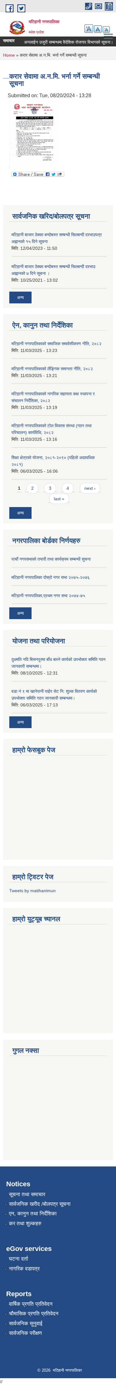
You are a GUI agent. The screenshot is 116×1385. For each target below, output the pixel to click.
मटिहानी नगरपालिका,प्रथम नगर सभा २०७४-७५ (48, 595)
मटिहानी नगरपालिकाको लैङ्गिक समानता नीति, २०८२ (52, 368)
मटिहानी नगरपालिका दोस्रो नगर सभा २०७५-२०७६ (50, 577)
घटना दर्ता (18, 1259)
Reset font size (98, 29)
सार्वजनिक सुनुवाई (25, 1323)
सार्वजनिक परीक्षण (25, 1333)
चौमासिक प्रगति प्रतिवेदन (33, 1314)
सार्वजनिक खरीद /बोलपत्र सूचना (40, 1204)
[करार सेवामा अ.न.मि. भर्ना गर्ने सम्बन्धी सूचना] (34, 134)
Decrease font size (106, 29)
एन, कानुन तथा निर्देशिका (33, 1214)
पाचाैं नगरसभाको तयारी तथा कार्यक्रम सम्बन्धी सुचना (51, 559)
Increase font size (88, 28)
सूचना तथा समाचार (27, 1194)
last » (59, 498)
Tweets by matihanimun (32, 890)
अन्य (20, 297)
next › (90, 488)
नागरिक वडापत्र (24, 1269)
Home (9, 55)
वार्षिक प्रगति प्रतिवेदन (31, 1304)
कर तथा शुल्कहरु (25, 1224)
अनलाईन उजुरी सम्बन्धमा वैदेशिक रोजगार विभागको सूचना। (65, 42)
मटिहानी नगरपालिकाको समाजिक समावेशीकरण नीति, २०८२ (56, 343)
